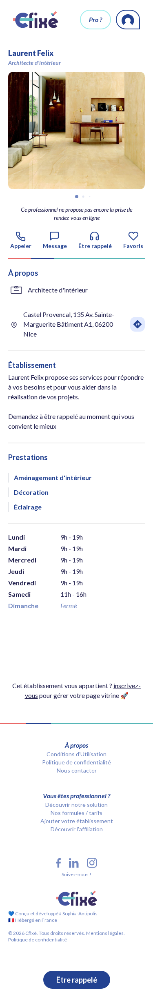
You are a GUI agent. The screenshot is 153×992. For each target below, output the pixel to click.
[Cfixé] (35, 19)
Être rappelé (76, 979)
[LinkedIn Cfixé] (74, 863)
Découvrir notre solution (76, 804)
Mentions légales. (105, 933)
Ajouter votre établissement (76, 820)
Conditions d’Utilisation (76, 754)
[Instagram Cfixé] (92, 863)
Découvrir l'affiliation (77, 829)
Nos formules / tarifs (76, 812)
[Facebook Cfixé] (58, 863)
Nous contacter (77, 770)
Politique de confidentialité (76, 762)
